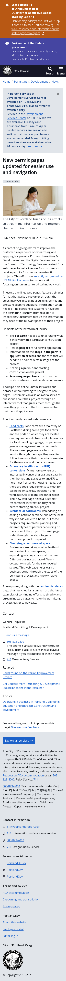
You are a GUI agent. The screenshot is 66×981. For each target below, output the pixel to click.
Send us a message (17, 635)
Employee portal (13, 929)
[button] (50, 70)
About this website (14, 922)
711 (35, 779)
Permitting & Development (31, 81)
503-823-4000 (11, 786)
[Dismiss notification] (57, 94)
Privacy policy (11, 906)
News (55, 81)
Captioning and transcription (21, 899)
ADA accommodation (16, 893)
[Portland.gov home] (16, 70)
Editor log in (10, 936)
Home (6, 81)
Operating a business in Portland (24, 701)
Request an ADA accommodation (23, 775)
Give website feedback (25, 727)
